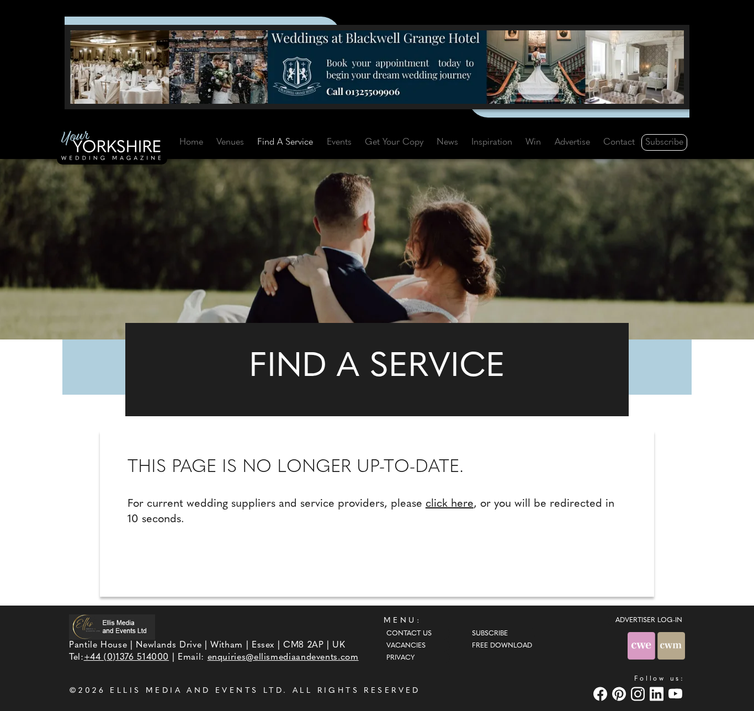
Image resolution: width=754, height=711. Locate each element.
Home (191, 142)
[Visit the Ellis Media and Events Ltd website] (112, 627)
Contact (619, 142)
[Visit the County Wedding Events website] (642, 645)
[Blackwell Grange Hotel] (377, 66)
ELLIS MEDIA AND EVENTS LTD (196, 691)
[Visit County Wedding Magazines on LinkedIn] (658, 693)
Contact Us (409, 633)
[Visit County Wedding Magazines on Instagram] (639, 693)
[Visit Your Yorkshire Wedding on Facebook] (601, 693)
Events (339, 142)
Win (533, 142)
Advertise (572, 142)
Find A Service (285, 142)
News (447, 142)
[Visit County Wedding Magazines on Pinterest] (620, 693)
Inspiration (491, 142)
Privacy (400, 658)
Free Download (502, 646)
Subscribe (664, 142)
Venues (230, 142)
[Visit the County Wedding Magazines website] (671, 645)
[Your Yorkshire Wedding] (112, 147)
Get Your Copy (394, 142)
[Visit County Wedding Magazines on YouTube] (676, 693)
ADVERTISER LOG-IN (648, 620)
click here (450, 504)
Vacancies (406, 646)
